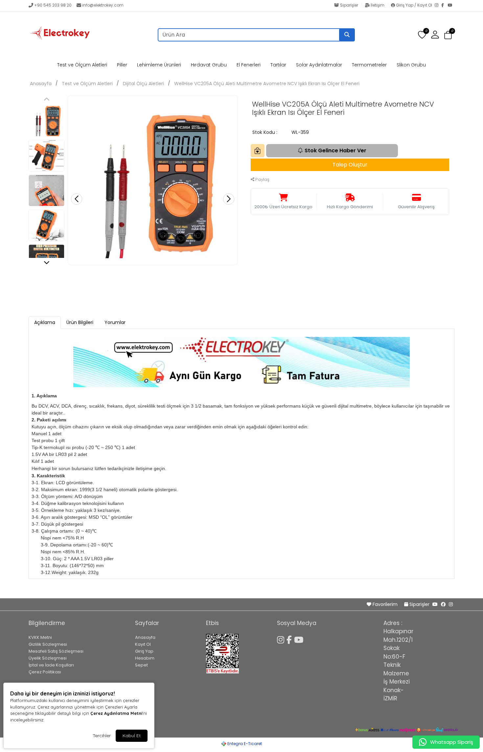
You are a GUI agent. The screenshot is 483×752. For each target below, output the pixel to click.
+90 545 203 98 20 (53, 5)
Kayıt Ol (143, 644)
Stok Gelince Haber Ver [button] (335, 150)
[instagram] (450, 604)
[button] (448, 35)
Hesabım (144, 658)
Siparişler (349, 5)
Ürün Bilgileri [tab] (79, 322)
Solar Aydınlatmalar (319, 65)
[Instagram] (438, 5)
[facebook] (443, 604)
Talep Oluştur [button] (350, 164)
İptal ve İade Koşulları (51, 665)
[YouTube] (451, 5)
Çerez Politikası (45, 672)
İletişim (377, 5)
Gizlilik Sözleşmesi (48, 644)
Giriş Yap (144, 651)
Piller (122, 65)
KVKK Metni (40, 637)
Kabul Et (132, 736)
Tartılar (278, 65)
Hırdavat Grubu (209, 65)
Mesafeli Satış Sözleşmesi (56, 651)
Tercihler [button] (102, 736)
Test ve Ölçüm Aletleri (82, 65)
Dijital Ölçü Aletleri (143, 83)
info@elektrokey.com (103, 5)
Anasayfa (41, 83)
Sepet (141, 665)
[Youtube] (300, 639)
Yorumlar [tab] (115, 322)
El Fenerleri (249, 65)
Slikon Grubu (411, 65)
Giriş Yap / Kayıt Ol (414, 5)
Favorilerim (385, 604)
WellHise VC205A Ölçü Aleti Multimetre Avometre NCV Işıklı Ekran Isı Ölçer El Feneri (266, 83)
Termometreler (369, 65)
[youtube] (435, 604)
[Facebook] (444, 5)
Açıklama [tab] (44, 322)
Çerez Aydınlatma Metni (116, 713)
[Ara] (347, 34)
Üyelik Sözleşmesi (48, 658)
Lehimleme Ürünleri (159, 65)
